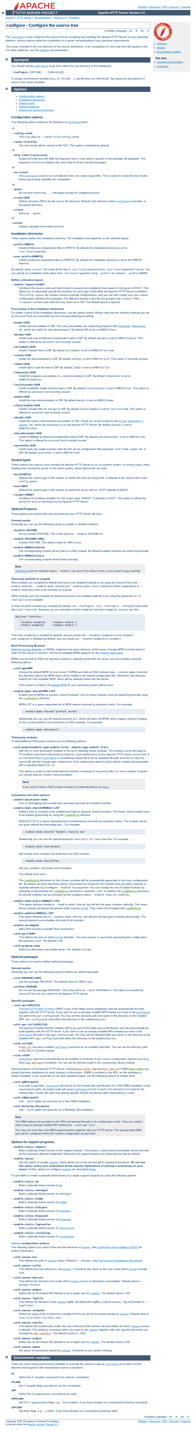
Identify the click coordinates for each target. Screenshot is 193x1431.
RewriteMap (136, 1069)
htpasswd (124, 326)
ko (142, 30)
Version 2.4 (60, 17)
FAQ (164, 7)
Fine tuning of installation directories (119, 1260)
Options (161, 47)
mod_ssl (26, 1047)
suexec (23, 424)
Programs (74, 17)
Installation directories (32, 99)
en (131, 30)
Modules (142, 7)
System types (27, 103)
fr (136, 30)
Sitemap (185, 7)
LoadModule (30, 698)
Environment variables (169, 51)
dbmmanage (138, 326)
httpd (122, 421)
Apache (10, 17)
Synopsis (162, 43)
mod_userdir (42, 1333)
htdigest (65, 1211)
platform (45, 50)
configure (18, 37)
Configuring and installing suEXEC (117, 1247)
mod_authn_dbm (87, 1069)
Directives (154, 7)
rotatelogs (66, 1236)
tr (148, 30)
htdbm (62, 1202)
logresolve (66, 1228)
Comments (163, 66)
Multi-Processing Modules (26, 649)
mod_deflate (34, 1062)
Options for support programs (36, 109)
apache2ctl (135, 421)
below (119, 78)
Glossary (174, 7)
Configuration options (31, 96)
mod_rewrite (111, 1069)
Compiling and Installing (170, 62)
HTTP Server (24, 17)
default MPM (59, 684)
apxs (106, 787)
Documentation (42, 17)
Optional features (29, 106)
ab (60, 1185)
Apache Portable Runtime (39, 1008)
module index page (111, 652)
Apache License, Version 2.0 (42, 1424)
